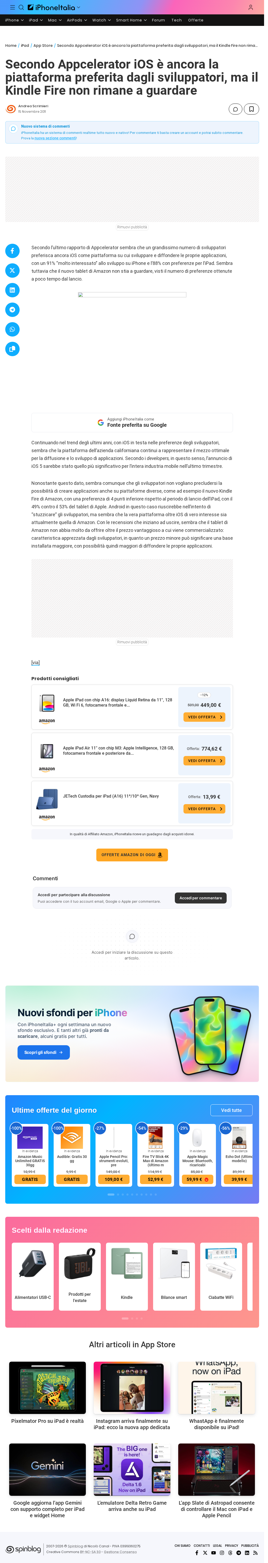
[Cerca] (21, 7)
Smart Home (129, 20)
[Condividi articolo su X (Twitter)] (12, 270)
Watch (99, 20)
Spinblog (75, 1546)
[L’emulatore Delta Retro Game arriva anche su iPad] (132, 1469)
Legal (217, 1545)
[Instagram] (222, 1552)
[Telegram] (238, 1552)
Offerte (196, 20)
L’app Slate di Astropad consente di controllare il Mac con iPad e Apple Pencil (217, 1509)
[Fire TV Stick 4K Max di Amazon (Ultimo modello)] (155, 1137)
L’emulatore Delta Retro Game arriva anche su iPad (132, 1506)
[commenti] (235, 109)
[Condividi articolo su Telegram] (12, 310)
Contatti (202, 1545)
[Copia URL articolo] (12, 349)
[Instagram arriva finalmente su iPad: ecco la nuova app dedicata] (132, 1388)
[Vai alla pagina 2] (118, 1194)
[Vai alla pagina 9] (151, 1194)
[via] (35, 662)
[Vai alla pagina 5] (132, 1194)
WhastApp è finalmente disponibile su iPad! (216, 1424)
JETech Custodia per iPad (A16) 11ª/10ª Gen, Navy (111, 796)
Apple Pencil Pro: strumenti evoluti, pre (114, 1161)
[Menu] (12, 7)
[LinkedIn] (247, 1552)
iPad (33, 20)
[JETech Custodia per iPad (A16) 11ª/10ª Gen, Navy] (47, 799)
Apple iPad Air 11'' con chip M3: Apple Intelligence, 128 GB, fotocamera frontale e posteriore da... (118, 751)
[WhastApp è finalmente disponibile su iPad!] (216, 1388)
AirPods (74, 20)
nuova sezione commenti (55, 138)
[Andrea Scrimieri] (10, 109)
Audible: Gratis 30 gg (72, 1159)
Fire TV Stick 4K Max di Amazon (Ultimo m (156, 1161)
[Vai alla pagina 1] (111, 1194)
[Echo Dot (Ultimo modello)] (239, 1137)
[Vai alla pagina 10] (156, 1194)
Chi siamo (183, 1545)
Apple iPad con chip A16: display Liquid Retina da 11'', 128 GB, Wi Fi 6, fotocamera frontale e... (117, 702)
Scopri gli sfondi (40, 1052)
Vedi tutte (231, 1110)
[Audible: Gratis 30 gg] (72, 1137)
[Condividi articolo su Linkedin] (12, 290)
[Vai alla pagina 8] (146, 1194)
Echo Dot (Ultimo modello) (239, 1159)
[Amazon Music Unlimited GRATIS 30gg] (30, 1137)
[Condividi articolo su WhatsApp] (12, 329)
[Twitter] (205, 1552)
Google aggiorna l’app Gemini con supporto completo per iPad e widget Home (47, 1509)
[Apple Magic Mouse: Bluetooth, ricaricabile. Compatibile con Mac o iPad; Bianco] (197, 1137)
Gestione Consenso (120, 1552)
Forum (158, 20)
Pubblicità (250, 1545)
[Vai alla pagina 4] (127, 1194)
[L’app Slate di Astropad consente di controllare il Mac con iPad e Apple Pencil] (216, 1469)
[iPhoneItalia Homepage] (51, 7)
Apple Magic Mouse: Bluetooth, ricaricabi (197, 1161)
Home (10, 45)
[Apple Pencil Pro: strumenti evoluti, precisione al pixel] (114, 1137)
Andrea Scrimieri (33, 106)
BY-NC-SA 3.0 (90, 1552)
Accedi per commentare (201, 898)
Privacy (231, 1545)
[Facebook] (196, 1552)
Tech (176, 20)
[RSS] (255, 1552)
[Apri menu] (78, 7)
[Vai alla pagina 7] (142, 1194)
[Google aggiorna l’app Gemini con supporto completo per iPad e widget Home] (47, 1469)
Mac (52, 20)
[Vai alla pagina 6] (137, 1194)
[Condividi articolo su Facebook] (12, 251)
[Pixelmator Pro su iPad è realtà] (47, 1388)
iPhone (12, 20)
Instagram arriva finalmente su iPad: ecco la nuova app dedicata (132, 1424)
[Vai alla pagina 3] (123, 1194)
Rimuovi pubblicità (132, 227)
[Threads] (230, 1552)
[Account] (250, 7)
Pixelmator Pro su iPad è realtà (47, 1421)
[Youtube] (213, 1552)
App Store (43, 45)
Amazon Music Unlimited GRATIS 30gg (30, 1161)
